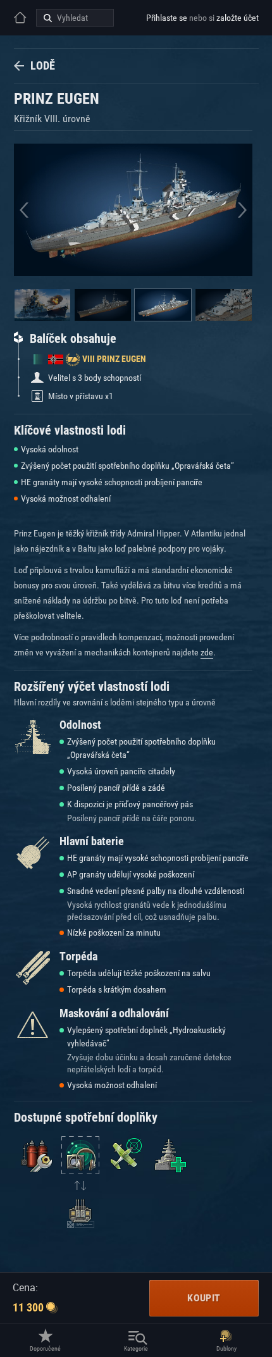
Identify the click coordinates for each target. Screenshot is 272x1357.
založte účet (237, 18)
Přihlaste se (166, 18)
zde (207, 652)
